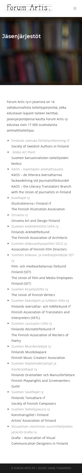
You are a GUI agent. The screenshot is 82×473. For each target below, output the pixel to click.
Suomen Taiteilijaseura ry (30, 409)
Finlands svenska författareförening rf (40, 140)
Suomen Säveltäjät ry (27, 392)
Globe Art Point (23, 152)
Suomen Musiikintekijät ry (31, 346)
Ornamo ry (19, 215)
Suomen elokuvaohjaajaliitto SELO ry (39, 243)
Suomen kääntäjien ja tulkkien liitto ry (40, 300)
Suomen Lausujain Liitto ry (31, 323)
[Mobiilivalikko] (76, 8)
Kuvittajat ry (20, 198)
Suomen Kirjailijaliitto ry (29, 289)
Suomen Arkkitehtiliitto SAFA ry (35, 226)
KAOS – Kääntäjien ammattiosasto (37, 169)
